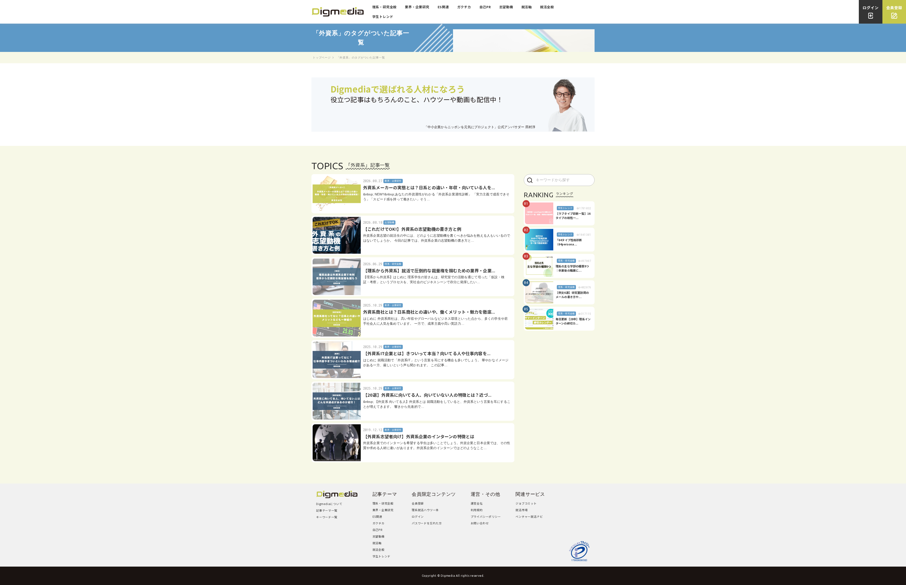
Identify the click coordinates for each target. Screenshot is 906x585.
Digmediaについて (329, 504)
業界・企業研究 (417, 6)
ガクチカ (464, 6)
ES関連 (443, 6)
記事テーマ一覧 (326, 510)
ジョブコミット (526, 503)
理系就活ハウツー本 (425, 510)
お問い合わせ (480, 523)
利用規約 (477, 510)
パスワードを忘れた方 (427, 523)
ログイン (418, 516)
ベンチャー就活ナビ (529, 516)
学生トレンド (382, 16)
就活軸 (526, 6)
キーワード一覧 (326, 517)
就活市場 (522, 510)
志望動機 (506, 6)
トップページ (322, 57)
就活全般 (547, 6)
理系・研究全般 (384, 6)
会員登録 (418, 503)
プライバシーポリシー (486, 516)
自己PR (485, 6)
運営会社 (477, 503)
